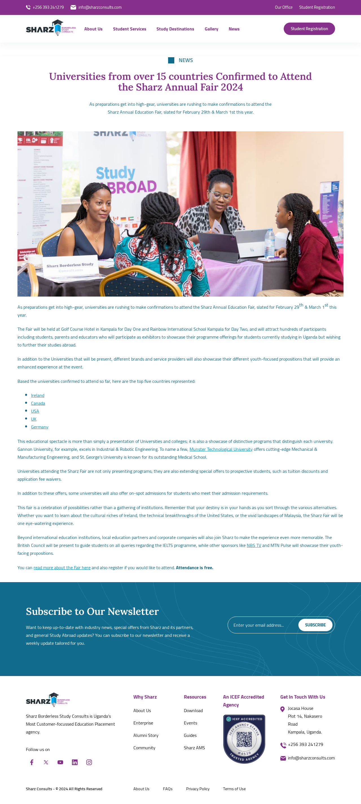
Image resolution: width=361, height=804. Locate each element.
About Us (93, 29)
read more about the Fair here (62, 567)
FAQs (168, 788)
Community (144, 748)
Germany (40, 427)
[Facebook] (31, 762)
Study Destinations (175, 29)
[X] (46, 762)
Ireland (37, 395)
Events (190, 723)
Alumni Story (146, 735)
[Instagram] (89, 762)
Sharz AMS (194, 748)
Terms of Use (234, 788)
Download (193, 710)
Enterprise (143, 723)
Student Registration (309, 29)
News (234, 29)
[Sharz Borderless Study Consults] (51, 29)
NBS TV (254, 545)
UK (33, 419)
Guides (190, 735)
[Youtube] (60, 762)
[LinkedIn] (75, 762)
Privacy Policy (198, 788)
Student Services (129, 29)
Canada (38, 403)
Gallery (211, 29)
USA (35, 411)
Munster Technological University (221, 449)
